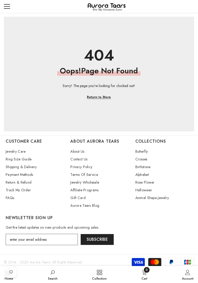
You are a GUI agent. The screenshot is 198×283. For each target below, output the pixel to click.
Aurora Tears (40, 262)
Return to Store (99, 97)
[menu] (7, 6)
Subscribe (97, 239)
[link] (52, 274)
